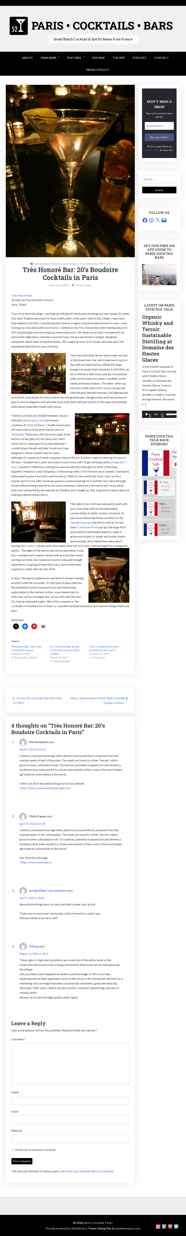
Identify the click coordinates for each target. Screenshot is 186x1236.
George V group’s (81, 522)
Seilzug (34, 946)
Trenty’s (31, 545)
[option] (159, 487)
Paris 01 (56, 263)
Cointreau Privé (87, 527)
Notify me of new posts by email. (35, 1149)
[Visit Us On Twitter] (176, 1228)
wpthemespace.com (128, 1228)
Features (74, 57)
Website (16, 1130)
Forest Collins (84, 285)
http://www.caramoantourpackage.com (45, 788)
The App (119, 57)
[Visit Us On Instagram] (158, 1228)
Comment (18, 1039)
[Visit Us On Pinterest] (170, 1228)
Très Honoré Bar (21, 295)
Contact (161, 57)
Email (14, 1111)
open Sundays (42, 263)
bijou (25, 420)
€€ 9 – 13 (105, 263)
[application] (159, 414)
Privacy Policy (97, 69)
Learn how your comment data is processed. (87, 1171)
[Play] (147, 414)
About (27, 57)
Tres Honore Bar (88, 263)
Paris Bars (48, 57)
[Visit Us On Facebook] (164, 1228)
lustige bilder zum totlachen (47, 890)
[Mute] (168, 414)
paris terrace (70, 263)
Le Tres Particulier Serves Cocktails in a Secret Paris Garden (65, 650)
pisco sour (38, 420)
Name (15, 1092)
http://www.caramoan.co (36, 862)
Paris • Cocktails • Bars (98, 1222)
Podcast (139, 57)
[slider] (172, 414)
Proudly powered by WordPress (66, 1228)
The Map (98, 57)
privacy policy (152, 150)
